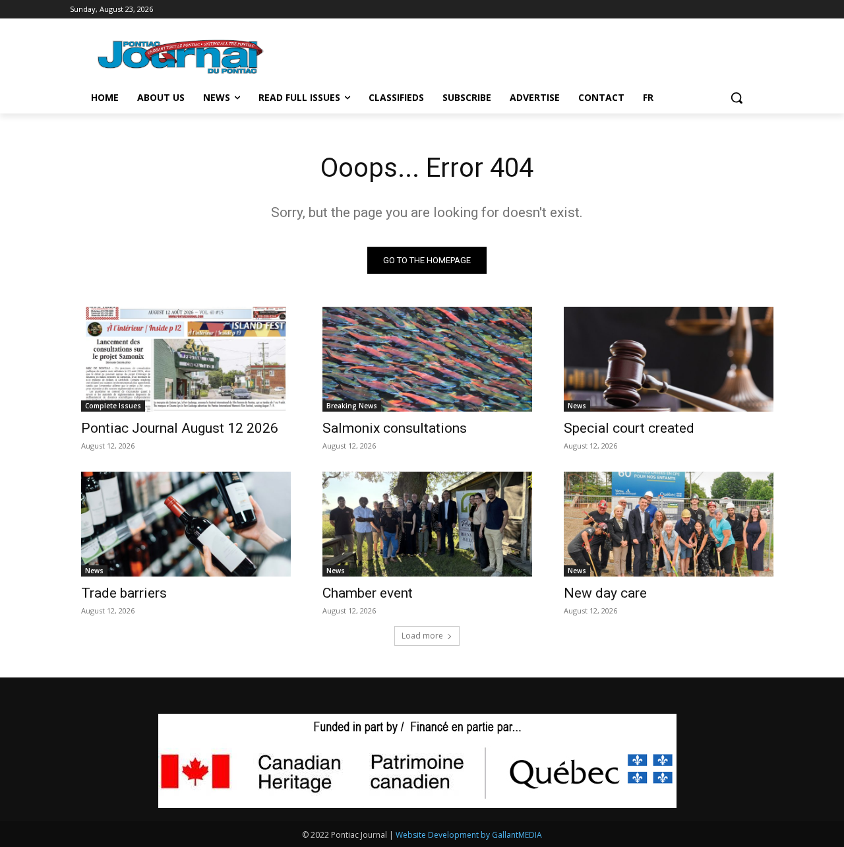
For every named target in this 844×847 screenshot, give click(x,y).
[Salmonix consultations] (427, 359)
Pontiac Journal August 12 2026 (179, 428)
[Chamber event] (427, 524)
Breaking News (351, 405)
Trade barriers (124, 593)
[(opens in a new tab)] (186, 359)
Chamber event (367, 593)
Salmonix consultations (394, 428)
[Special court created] (668, 359)
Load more (422, 635)
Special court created (629, 428)
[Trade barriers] (186, 524)
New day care (605, 593)
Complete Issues (113, 405)
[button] (736, 97)
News (577, 405)
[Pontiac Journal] (181, 56)
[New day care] (668, 524)
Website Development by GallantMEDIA (469, 834)
